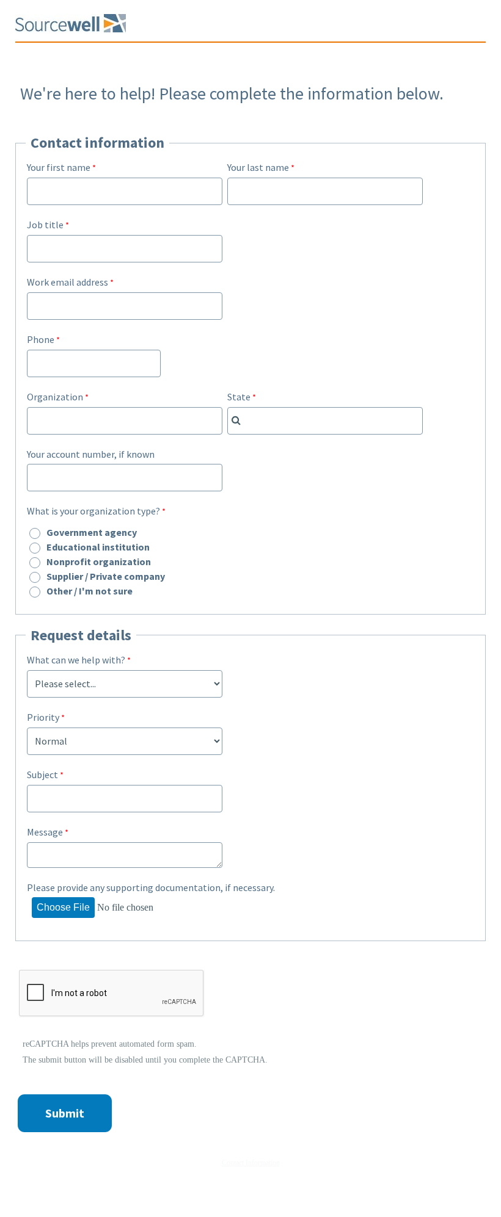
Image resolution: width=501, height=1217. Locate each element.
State (238, 397)
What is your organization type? (93, 511)
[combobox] (325, 421)
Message (45, 832)
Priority (43, 717)
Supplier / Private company (105, 576)
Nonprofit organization (98, 561)
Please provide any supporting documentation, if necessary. (151, 887)
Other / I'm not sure (89, 591)
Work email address (67, 282)
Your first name (58, 167)
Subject (42, 774)
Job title (45, 224)
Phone (40, 339)
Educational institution (98, 547)
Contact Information (251, 1162)
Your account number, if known (91, 454)
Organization (55, 397)
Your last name (258, 167)
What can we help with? (76, 660)
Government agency (91, 532)
